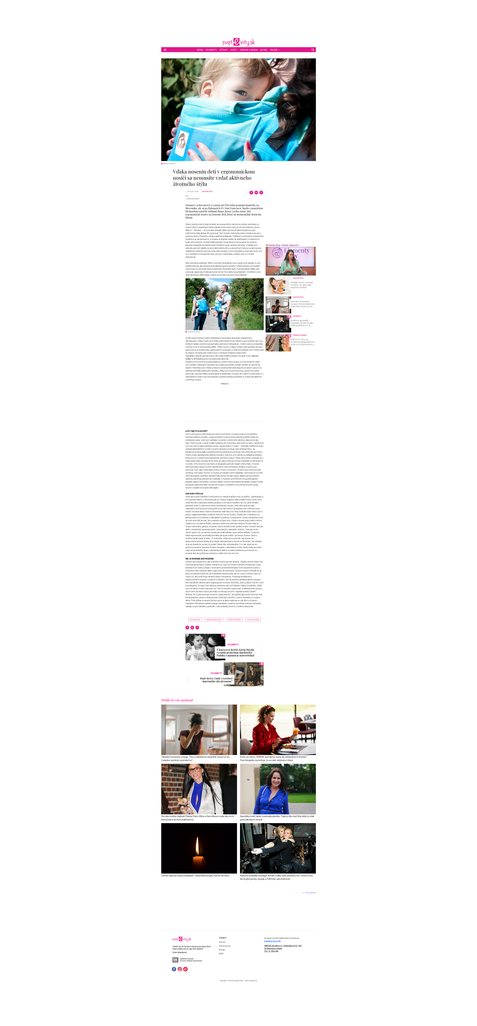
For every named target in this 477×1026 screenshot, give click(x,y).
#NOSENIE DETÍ (195, 620)
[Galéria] (238, 109)
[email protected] (272, 941)
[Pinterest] (185, 969)
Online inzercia (225, 946)
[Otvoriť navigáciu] (165, 49)
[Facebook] (251, 192)
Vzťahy (223, 50)
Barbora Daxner (193, 199)
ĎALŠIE (274, 50)
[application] (291, 261)
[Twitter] (261, 192)
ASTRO (263, 50)
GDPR (221, 953)
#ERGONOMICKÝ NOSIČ (213, 620)
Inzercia (222, 942)
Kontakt (222, 950)
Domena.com (253, 981)
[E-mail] (256, 192)
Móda (200, 50)
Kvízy (234, 50)
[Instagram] (180, 969)
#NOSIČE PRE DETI (253, 620)
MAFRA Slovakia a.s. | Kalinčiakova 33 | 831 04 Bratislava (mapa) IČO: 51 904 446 (283, 948)
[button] (312, 49)
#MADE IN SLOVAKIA (234, 620)
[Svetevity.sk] (238, 42)
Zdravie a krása (249, 50)
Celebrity (211, 50)
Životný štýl (207, 191)
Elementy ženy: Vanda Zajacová (282, 245)
